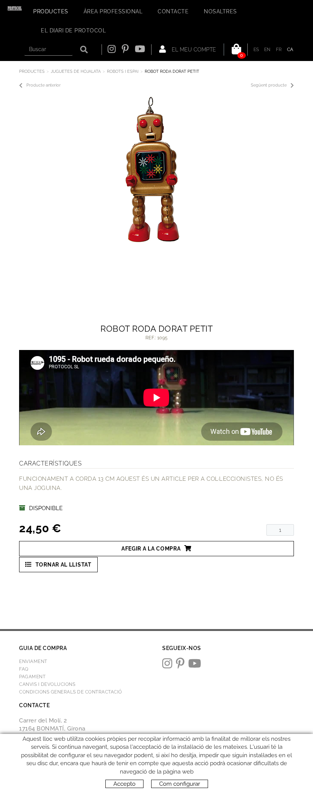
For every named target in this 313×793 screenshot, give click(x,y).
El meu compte (193, 50)
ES (256, 49)
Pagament (32, 676)
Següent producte (269, 85)
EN (267, 49)
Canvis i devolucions (47, 684)
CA (290, 49)
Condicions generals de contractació (70, 692)
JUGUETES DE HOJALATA (76, 71)
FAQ (24, 669)
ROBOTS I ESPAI (123, 71)
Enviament (33, 661)
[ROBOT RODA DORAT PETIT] (153, 169)
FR (279, 49)
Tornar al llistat (63, 565)
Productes (32, 71)
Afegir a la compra (151, 549)
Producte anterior (43, 85)
